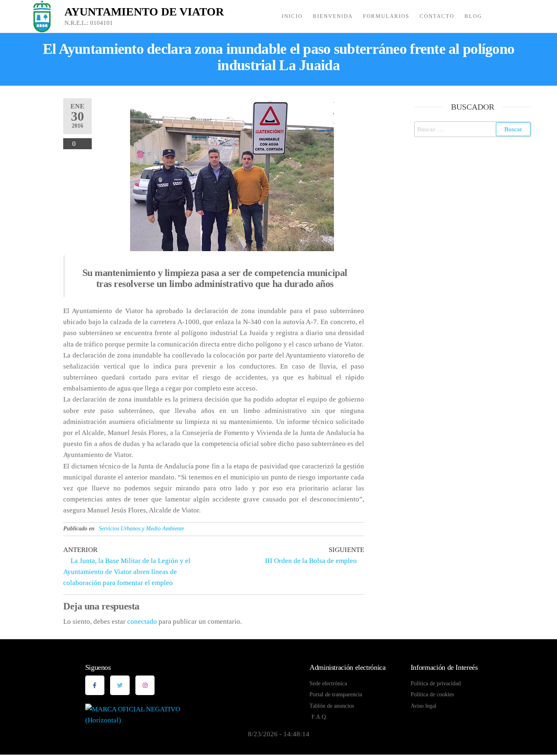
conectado (142, 621)
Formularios (386, 16)
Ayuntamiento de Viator (144, 11)
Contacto (437, 16)
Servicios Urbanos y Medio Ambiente (141, 528)
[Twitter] (120, 685)
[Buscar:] (473, 129)
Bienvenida (333, 16)
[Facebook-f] (95, 685)
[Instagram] (145, 685)
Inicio (292, 16)
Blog (473, 16)
